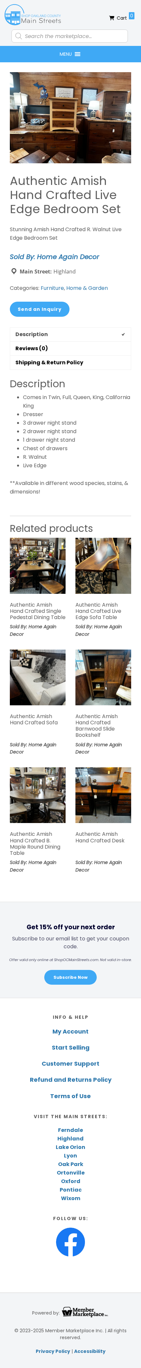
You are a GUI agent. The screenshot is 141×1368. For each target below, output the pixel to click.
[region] (70, 950)
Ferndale (70, 1130)
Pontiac (71, 1190)
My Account (70, 1031)
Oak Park (70, 1164)
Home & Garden (87, 288)
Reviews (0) (31, 348)
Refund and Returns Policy (70, 1080)
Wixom (70, 1198)
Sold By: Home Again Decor (54, 256)
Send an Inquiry (40, 309)
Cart (125, 16)
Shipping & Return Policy (49, 362)
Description (31, 334)
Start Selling (71, 1047)
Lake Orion (70, 1147)
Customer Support (70, 1063)
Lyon (70, 1155)
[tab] (70, 334)
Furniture (52, 288)
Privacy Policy (53, 1351)
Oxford (70, 1181)
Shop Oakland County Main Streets (32, 15)
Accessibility (90, 1351)
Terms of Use (70, 1096)
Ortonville (71, 1173)
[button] (66, 54)
